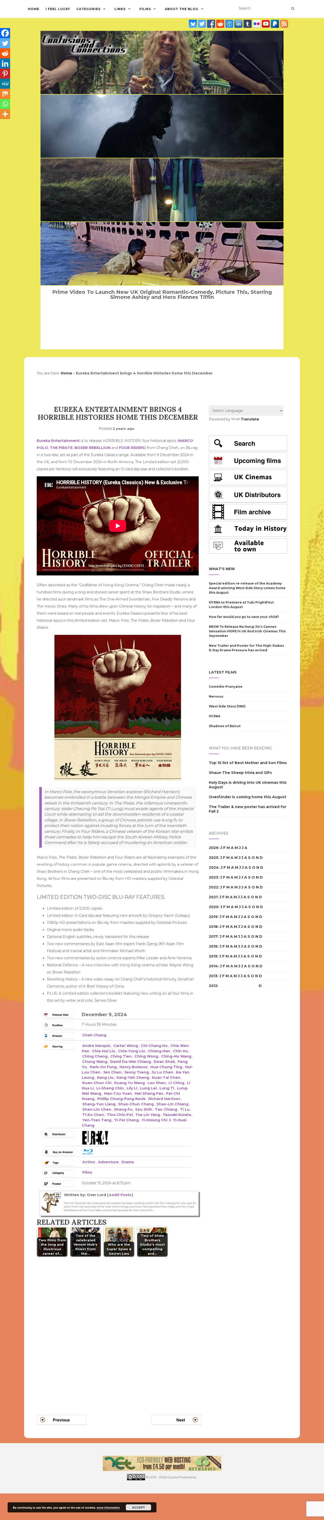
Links (120, 9)
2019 (213, 916)
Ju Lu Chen (162, 1072)
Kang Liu (105, 1077)
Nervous (216, 696)
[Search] (292, 8)
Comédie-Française (225, 686)
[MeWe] (5, 84)
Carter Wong (125, 1045)
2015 (213, 956)
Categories (88, 9)
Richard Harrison (164, 1099)
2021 (213, 897)
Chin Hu (180, 1051)
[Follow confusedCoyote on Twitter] (202, 23)
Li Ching (176, 1083)
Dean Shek (164, 1061)
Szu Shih (143, 1109)
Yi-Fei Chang (126, 1120)
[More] (5, 114)
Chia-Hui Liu (103, 1051)
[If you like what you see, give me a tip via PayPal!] (275, 23)
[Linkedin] (5, 63)
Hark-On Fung (103, 1067)
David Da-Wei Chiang (130, 1061)
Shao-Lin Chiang (172, 1104)
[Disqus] (119, 1329)
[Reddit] (5, 53)
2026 (213, 847)
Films (145, 9)
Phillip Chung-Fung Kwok (121, 1099)
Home (33, 9)
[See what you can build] (229, 23)
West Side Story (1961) (227, 706)
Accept (138, 1507)
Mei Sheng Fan (149, 1093)
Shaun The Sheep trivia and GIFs (240, 772)
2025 (213, 857)
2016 (213, 946)
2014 (213, 966)
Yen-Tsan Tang (96, 1120)
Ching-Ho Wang (176, 1056)
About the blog (181, 9)
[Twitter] (5, 43)
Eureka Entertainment (58, 440)
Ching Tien (121, 1056)
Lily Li (132, 1088)
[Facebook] (5, 33)
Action (88, 1162)
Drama (128, 1162)
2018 (213, 926)
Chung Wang (94, 1061)
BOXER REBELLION (92, 447)
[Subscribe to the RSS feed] (284, 23)
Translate (250, 419)
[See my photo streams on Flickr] (257, 23)
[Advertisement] (229, 1082)
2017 (213, 936)
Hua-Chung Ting (166, 1067)
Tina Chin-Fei (120, 1114)
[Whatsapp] (5, 104)
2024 (214, 867)
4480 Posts (120, 1195)
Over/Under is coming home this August (247, 797)
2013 (213, 976)
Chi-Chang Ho (154, 1045)
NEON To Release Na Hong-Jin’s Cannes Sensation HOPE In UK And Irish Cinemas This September (247, 631)
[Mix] (5, 94)
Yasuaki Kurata (177, 1114)
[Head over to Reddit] (220, 23)
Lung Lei (148, 1088)
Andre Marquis (96, 1045)
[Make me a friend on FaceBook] (211, 23)
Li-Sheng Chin (110, 1088)
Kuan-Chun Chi (96, 1083)
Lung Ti (166, 1088)
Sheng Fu (123, 1109)
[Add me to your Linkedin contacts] (239, 23)
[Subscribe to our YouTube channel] (266, 23)
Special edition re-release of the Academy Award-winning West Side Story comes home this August (247, 588)
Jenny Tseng (136, 1072)
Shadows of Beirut (224, 726)
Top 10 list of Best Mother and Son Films (248, 763)
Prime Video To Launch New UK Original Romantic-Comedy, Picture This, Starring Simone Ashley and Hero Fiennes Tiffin (162, 294)
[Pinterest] (5, 74)
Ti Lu (185, 1109)
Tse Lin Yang (147, 1114)
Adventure (108, 1162)
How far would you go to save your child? (244, 617)
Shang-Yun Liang (98, 1104)
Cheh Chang (94, 1035)
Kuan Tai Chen (166, 1077)
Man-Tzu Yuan (118, 1093)
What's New (222, 569)
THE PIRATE (61, 447)
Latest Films (223, 672)
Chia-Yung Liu (131, 1051)
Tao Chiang (166, 1109)
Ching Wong (146, 1056)
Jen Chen (112, 1072)
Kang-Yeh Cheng (132, 1077)
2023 (213, 877)
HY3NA (214, 716)
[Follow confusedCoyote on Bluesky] (193, 23)
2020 (213, 907)
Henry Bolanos (133, 1067)
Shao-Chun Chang (136, 1104)
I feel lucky (58, 9)
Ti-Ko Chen (93, 1114)
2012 (213, 985)
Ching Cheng (95, 1056)
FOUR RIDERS (132, 447)
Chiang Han (159, 1051)
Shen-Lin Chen (96, 1109)
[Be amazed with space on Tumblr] (248, 23)
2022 (213, 887)
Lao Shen (157, 1083)
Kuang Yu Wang (129, 1083)
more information (108, 1507)
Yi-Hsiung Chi (154, 1120)
